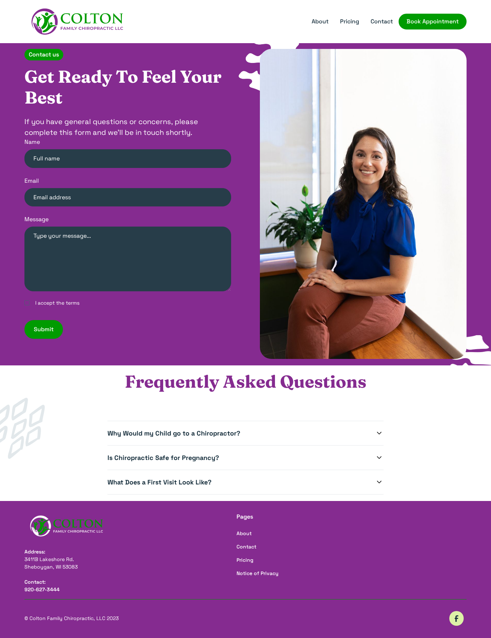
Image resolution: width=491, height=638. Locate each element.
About (320, 21)
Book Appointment (433, 21)
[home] (77, 22)
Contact (382, 21)
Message (36, 219)
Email (31, 180)
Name (32, 142)
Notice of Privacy (258, 573)
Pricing (349, 21)
